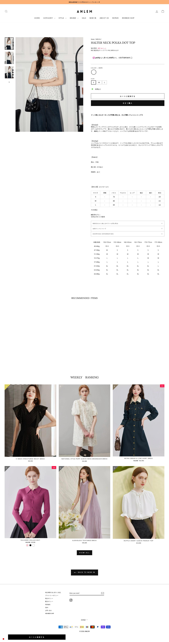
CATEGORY (48, 18)
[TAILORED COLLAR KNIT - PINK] (27, 545)
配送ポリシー (49, 601)
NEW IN (93, 18)
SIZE (93, 78)
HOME (37, 18)
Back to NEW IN (86, 572)
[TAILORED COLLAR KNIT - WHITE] (33, 545)
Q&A (46, 607)
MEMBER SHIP (128, 18)
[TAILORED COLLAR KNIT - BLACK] (30, 545)
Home (92, 39)
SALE (84, 18)
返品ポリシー (49, 598)
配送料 (96, 50)
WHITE (93, 72)
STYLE (62, 18)
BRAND (73, 18)
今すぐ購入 (128, 103)
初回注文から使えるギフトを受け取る (105, 223)
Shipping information (103, 234)
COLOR (96, 68)
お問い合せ (48, 610)
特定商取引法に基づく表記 (53, 592)
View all (84, 553)
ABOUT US (104, 18)
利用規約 (47, 604)
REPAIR (115, 18)
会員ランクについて (99, 228)
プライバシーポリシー (51, 595)
